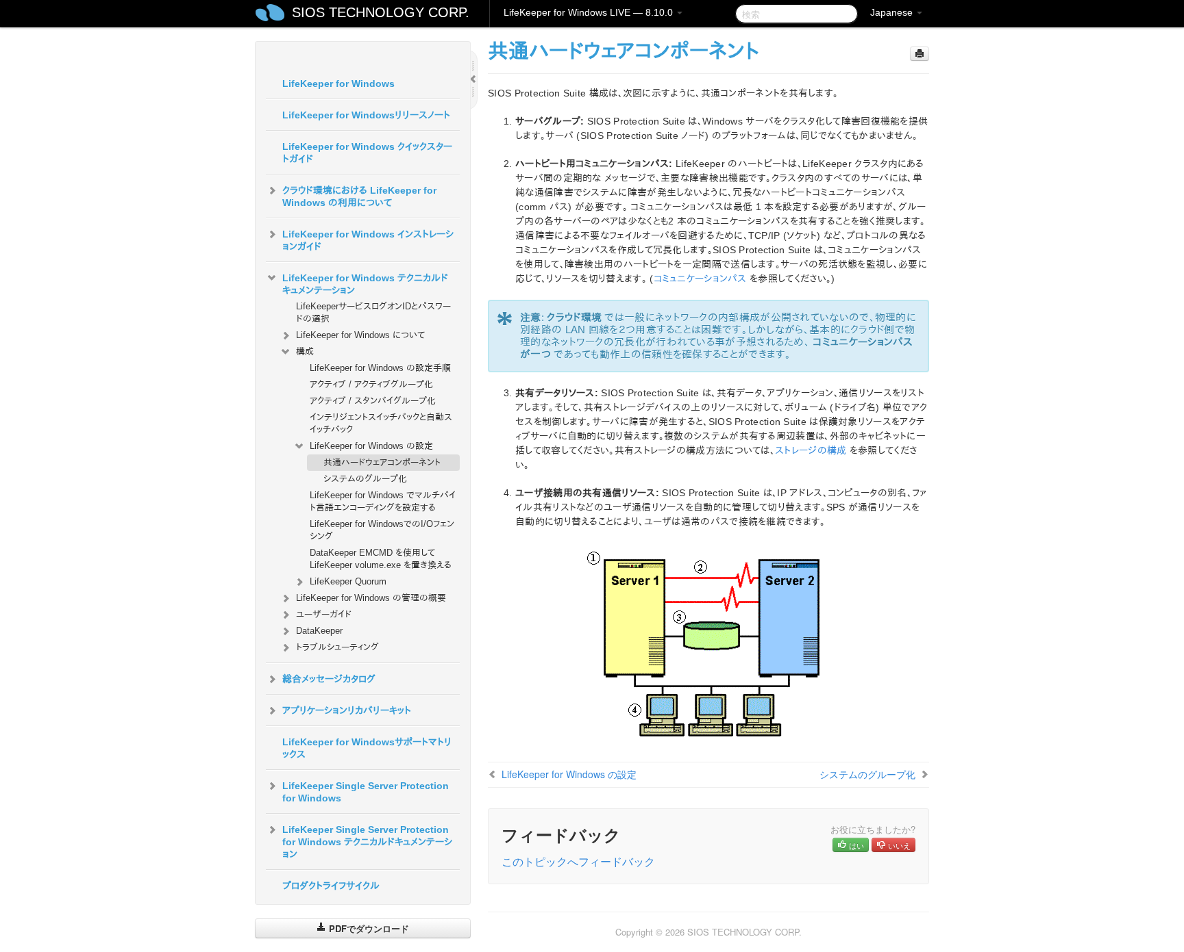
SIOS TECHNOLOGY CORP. (380, 12)
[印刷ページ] (919, 54)
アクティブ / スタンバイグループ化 (373, 401)
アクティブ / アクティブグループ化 (371, 384)
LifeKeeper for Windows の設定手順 (380, 368)
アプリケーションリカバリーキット (346, 710)
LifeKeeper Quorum (348, 581)
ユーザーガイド (324, 614)
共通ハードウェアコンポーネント (382, 462)
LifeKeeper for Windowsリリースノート (366, 115)
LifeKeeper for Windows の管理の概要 (371, 598)
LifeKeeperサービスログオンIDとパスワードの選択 (373, 312)
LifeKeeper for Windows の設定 (371, 446)
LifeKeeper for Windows (338, 83)
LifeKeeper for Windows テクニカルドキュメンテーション (365, 284)
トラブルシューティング (337, 647)
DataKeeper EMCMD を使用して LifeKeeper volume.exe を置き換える (381, 559)
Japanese (892, 12)
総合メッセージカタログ (328, 678)
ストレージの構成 (810, 450)
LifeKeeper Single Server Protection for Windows (365, 791)
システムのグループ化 (365, 479)
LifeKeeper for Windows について (360, 335)
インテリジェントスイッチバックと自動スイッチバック (381, 423)
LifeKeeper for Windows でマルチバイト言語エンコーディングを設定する (383, 501)
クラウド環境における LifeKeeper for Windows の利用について (359, 196)
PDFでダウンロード (367, 928)
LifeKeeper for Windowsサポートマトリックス (367, 748)
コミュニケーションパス (700, 278)
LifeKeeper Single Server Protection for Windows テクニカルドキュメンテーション (367, 842)
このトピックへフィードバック (578, 861)
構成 (305, 351)
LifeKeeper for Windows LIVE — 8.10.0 (590, 12)
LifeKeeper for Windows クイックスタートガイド (367, 152)
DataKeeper (319, 631)
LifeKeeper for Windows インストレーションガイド (368, 240)
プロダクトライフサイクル (331, 885)
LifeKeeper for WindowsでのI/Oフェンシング (382, 530)
